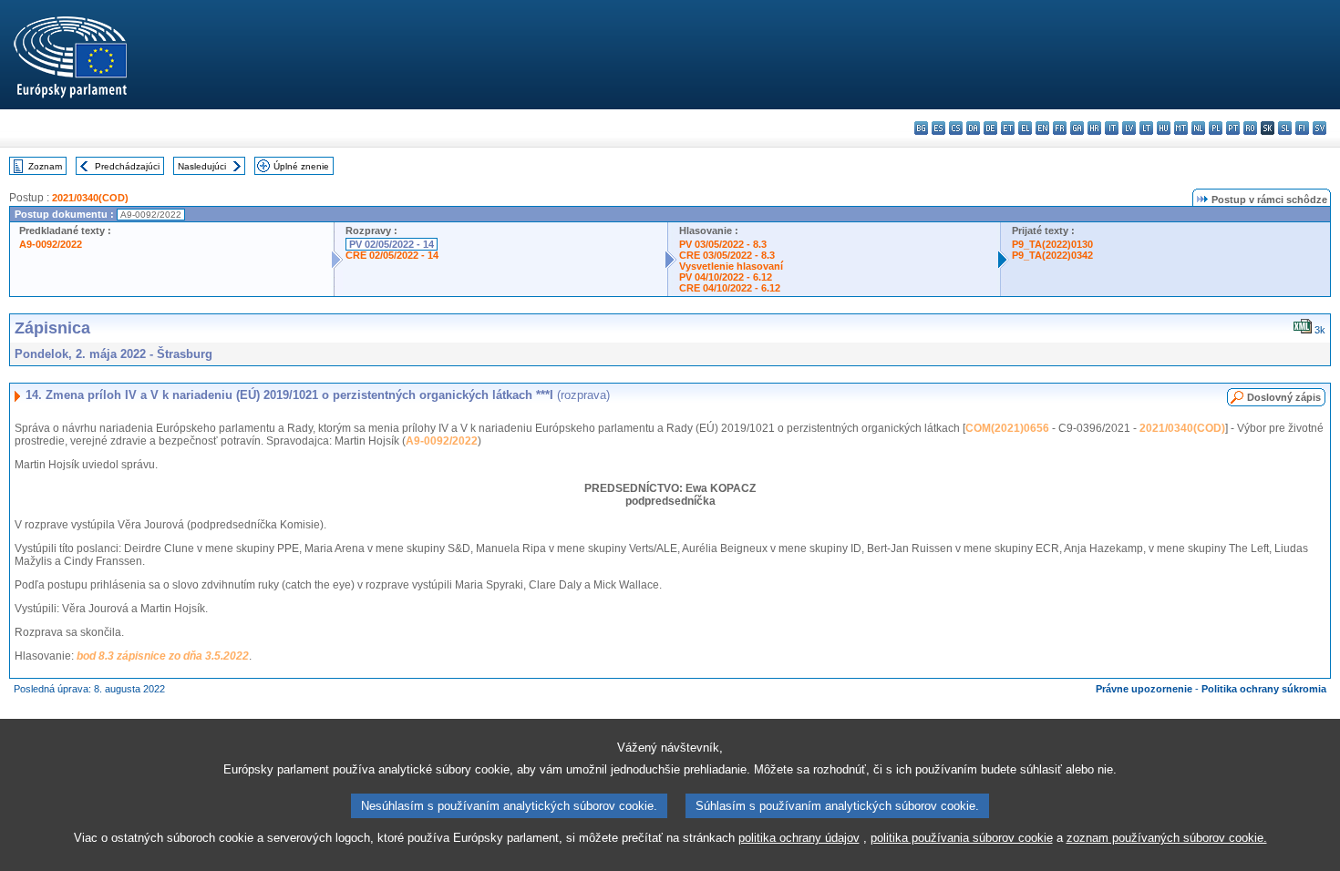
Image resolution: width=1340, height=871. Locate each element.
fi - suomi (1302, 128)
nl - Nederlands (1198, 128)
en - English (1042, 128)
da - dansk (973, 128)
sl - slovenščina (1285, 128)
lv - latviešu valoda (1129, 128)
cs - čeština (956, 128)
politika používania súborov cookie (962, 838)
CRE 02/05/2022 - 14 (391, 255)
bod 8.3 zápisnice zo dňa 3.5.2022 (163, 656)
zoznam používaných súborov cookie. (1167, 838)
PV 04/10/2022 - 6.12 (725, 277)
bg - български (921, 128)
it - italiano (1111, 128)
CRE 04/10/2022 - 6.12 (729, 287)
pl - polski (1215, 128)
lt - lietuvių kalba (1146, 128)
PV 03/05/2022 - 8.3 (723, 244)
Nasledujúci (202, 166)
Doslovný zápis (1284, 397)
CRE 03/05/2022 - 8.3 (727, 255)
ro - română (1250, 128)
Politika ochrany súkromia (1263, 688)
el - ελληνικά (1025, 128)
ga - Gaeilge (1077, 128)
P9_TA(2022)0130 (1052, 244)
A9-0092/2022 (50, 244)
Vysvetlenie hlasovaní (731, 266)
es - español (938, 128)
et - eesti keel (1008, 128)
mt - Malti (1181, 128)
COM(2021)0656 (1007, 428)
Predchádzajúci (127, 166)
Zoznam (45, 166)
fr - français (1060, 128)
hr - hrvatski (1094, 128)
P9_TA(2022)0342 (1052, 255)
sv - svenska (1319, 128)
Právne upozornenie (1144, 688)
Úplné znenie (301, 166)
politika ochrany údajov (799, 838)
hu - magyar (1163, 128)
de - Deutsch (990, 128)
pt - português (1233, 128)
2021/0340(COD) (90, 197)
